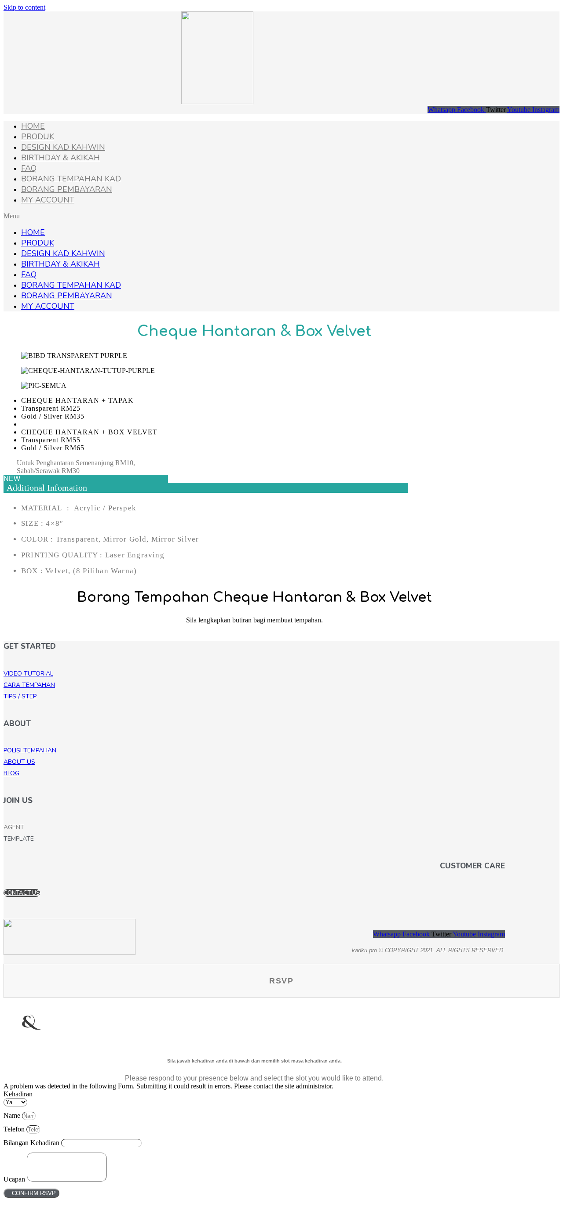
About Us (19, 762)
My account (47, 200)
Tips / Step (20, 696)
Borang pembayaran (66, 189)
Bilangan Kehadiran (32, 1142)
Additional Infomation (47, 487)
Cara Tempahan (29, 685)
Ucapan (15, 1179)
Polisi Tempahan (30, 750)
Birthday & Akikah (60, 157)
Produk (37, 136)
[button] (281, 216)
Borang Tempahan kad (71, 178)
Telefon (15, 1129)
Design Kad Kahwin (63, 147)
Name (13, 1115)
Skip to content (24, 7)
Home (33, 126)
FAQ (29, 168)
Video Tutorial (28, 673)
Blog (11, 773)
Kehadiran (18, 1094)
